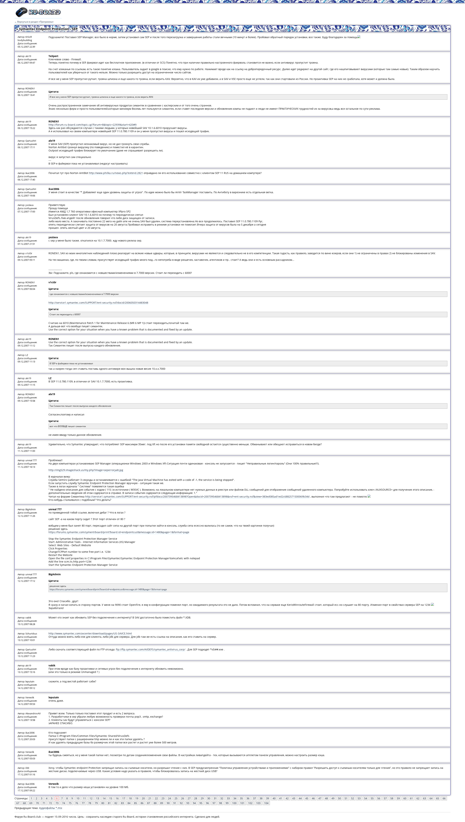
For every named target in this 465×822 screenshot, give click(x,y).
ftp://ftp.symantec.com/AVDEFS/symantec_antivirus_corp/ (150, 649)
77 (83, 803)
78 (89, 803)
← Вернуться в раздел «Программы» (34, 21)
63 (424, 798)
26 (182, 798)
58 (391, 798)
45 (306, 798)
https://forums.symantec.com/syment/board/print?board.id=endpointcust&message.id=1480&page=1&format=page (118, 532)
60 (404, 798)
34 (234, 798)
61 (411, 798)
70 (37, 803)
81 (109, 803)
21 (149, 798)
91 (174, 803)
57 (385, 798)
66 (444, 798)
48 (326, 798)
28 (195, 798)
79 (96, 803)
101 (242, 803)
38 (261, 798)
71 (44, 803)
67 (17, 803)
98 (220, 803)
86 (142, 803)
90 (168, 803)
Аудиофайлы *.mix (50, 808)
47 (319, 798)
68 (24, 803)
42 (287, 798)
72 (50, 803)
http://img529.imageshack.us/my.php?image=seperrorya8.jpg (85, 470)
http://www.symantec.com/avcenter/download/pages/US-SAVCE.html (90, 633)
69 (30, 803)
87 (148, 803)
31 (215, 798)
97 (214, 803)
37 (254, 798)
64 (431, 798)
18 (130, 798)
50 (339, 798)
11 (84, 798)
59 (398, 798)
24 (169, 798)
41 (280, 798)
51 (346, 798)
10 (77, 798)
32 (221, 798)
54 (365, 798)
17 (123, 798)
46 (313, 798)
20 (143, 798)
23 (162, 798)
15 (110, 798)
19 (136, 798)
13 (97, 798)
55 (372, 798)
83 (122, 803)
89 (161, 803)
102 (250, 803)
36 (247, 798)
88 (155, 803)
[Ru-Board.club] (38, 16)
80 (102, 803)
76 (76, 803)
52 (352, 798)
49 (332, 798)
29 (202, 798)
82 (115, 803)
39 (267, 798)
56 (378, 798)
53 (359, 798)
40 (274, 798)
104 (266, 803)
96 (207, 803)
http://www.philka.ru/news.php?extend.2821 (116, 173)
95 (200, 803)
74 (63, 803)
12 (91, 798)
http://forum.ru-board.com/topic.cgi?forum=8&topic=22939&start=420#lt (92, 124)
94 (194, 803)
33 (228, 798)
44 (300, 798)
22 (156, 798)
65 (437, 798)
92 (181, 803)
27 (189, 798)
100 (234, 803)
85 (135, 803)
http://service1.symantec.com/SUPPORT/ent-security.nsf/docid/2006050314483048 (98, 302)
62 (418, 798)
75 (70, 803)
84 (129, 803)
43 (293, 798)
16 (117, 798)
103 (258, 803)
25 (176, 798)
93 (187, 803)
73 (57, 803)
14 (104, 798)
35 (241, 798)
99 (227, 803)
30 (208, 798)
